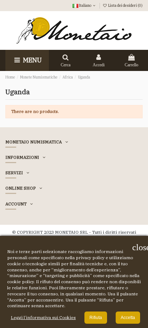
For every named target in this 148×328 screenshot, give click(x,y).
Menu (32, 60)
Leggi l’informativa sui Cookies (43, 317)
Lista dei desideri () (125, 5)
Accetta (128, 317)
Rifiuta (95, 317)
